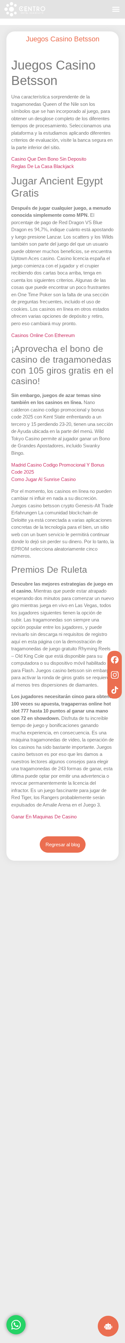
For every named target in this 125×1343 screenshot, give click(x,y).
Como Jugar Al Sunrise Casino (43, 479)
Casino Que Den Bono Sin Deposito (48, 159)
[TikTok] (114, 690)
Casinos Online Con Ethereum (43, 335)
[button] (116, 9)
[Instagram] (114, 674)
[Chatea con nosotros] (16, 1324)
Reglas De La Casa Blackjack (42, 166)
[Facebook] (114, 659)
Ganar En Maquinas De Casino (44, 816)
